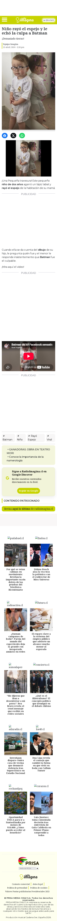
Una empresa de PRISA (29, 861)
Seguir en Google (28, 490)
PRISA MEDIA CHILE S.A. (19, 898)
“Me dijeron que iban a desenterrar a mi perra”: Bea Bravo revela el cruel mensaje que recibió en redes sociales (15, 704)
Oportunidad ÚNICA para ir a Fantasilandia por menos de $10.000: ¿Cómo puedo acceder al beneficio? (15, 825)
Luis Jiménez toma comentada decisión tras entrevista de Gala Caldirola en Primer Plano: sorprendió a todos (41, 826)
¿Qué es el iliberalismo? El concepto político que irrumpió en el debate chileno (41, 700)
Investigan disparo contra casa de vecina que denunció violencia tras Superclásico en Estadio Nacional (15, 765)
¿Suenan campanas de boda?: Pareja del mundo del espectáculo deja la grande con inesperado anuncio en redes (15, 642)
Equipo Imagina (10, 44)
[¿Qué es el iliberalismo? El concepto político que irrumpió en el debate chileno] (41, 681)
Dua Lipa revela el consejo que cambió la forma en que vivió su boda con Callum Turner (41, 764)
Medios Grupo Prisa (29, 868)
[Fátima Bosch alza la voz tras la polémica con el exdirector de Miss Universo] (41, 555)
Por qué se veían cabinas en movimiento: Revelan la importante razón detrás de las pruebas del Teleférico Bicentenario (15, 579)
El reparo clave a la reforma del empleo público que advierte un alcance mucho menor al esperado (41, 641)
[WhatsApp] (22, 135)
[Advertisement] (28, 219)
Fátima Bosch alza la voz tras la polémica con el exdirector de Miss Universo (41, 574)
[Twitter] (13, 135)
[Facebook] (5, 135)
